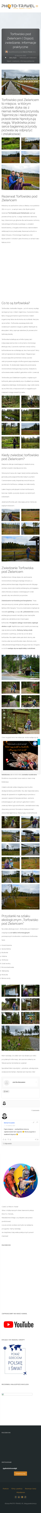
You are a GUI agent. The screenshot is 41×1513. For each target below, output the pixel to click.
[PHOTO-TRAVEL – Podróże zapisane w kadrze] (18, 6)
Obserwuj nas (20, 1474)
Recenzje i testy (30, 1489)
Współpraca (20, 1492)
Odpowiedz (8, 1143)
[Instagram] (22, 1497)
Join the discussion (18, 1082)
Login (6, 1091)
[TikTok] (25, 1497)
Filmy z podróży (16, 1489)
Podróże (6, 1489)
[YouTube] (18, 1497)
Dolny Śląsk (13, 58)
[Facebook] (15, 1497)
